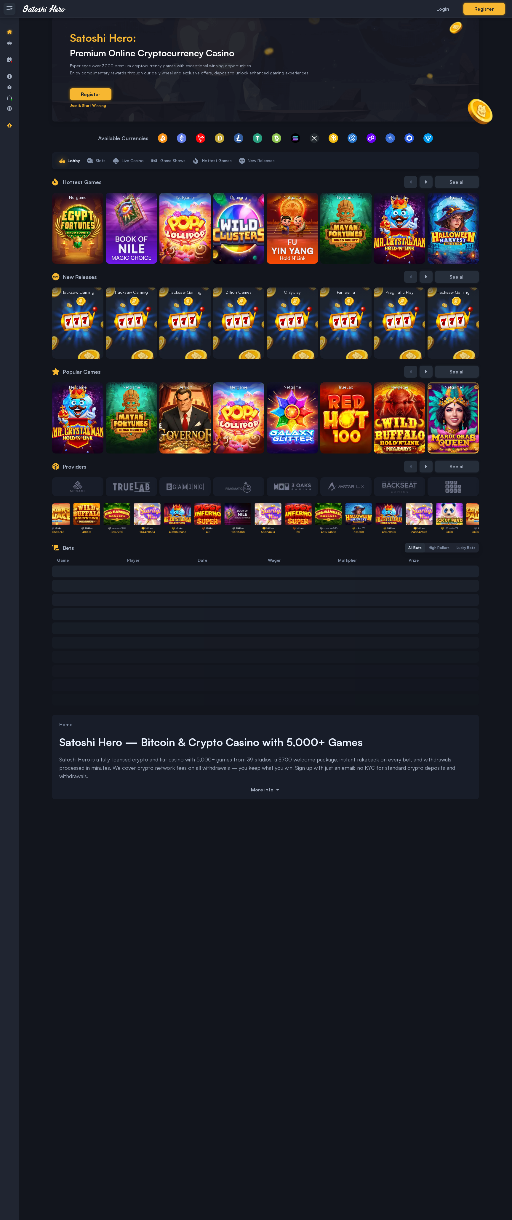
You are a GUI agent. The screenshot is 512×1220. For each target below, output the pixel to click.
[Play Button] (78, 242)
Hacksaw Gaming (77, 292)
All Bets (415, 547)
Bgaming (238, 197)
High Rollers (439, 547)
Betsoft (185, 386)
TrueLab (345, 386)
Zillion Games (239, 292)
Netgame (78, 197)
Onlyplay (292, 292)
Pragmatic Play (399, 292)
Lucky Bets (466, 547)
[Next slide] (426, 182)
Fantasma (346, 292)
